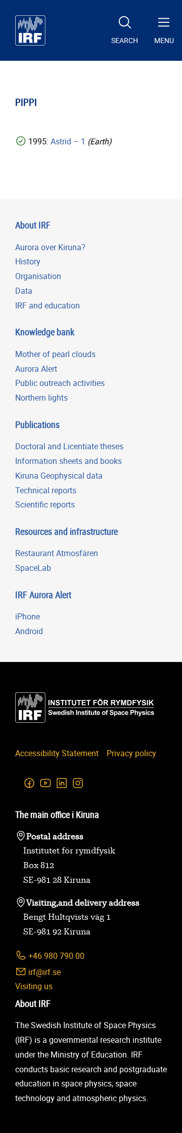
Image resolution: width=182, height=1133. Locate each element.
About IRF (33, 225)
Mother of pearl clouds (55, 354)
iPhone (27, 616)
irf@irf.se (43, 972)
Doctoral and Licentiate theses (69, 446)
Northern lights (41, 397)
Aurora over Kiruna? (50, 247)
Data (23, 290)
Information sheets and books (68, 460)
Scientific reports (45, 504)
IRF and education (47, 305)
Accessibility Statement (57, 753)
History (27, 261)
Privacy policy (131, 753)
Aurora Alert (36, 368)
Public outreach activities (60, 382)
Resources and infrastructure (66, 531)
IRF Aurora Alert (43, 595)
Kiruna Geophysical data (59, 475)
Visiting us (34, 986)
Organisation (38, 276)
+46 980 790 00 (55, 955)
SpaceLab (33, 567)
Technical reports (45, 490)
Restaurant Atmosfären (56, 553)
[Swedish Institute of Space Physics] (30, 30)
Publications (37, 424)
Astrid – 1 (69, 141)
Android (29, 631)
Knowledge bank (44, 332)
